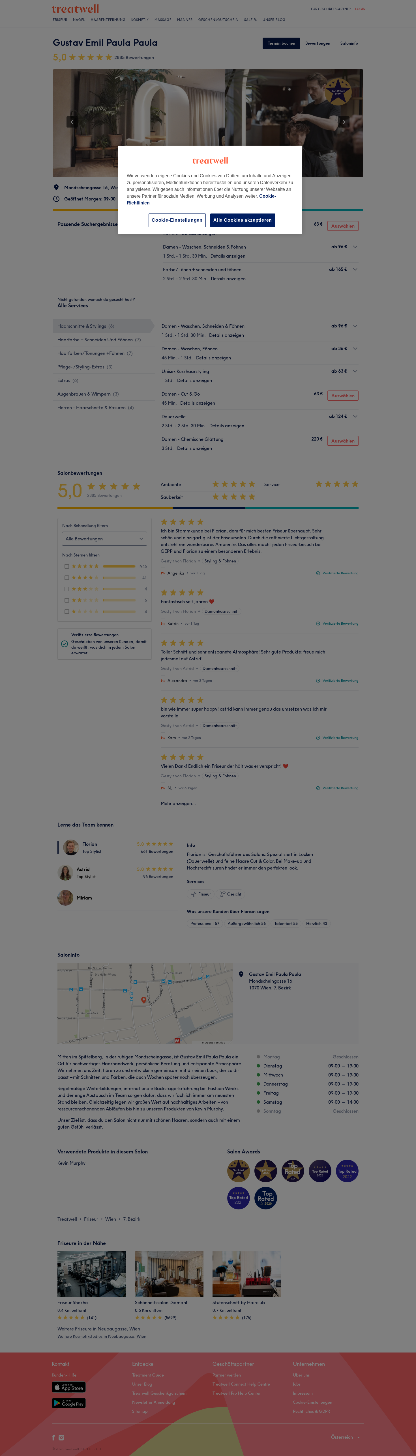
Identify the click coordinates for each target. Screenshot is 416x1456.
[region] (210, 190)
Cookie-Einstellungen (177, 220)
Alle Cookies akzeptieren (242, 220)
